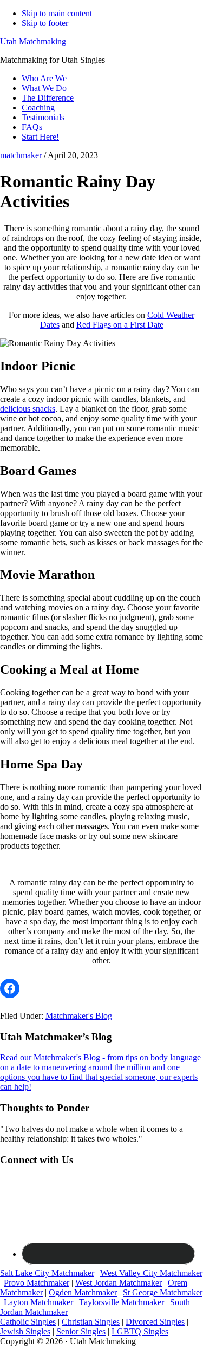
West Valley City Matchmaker (151, 1273)
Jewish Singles (25, 1331)
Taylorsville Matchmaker (121, 1302)
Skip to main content (57, 13)
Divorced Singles (155, 1321)
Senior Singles (81, 1331)
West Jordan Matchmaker (118, 1282)
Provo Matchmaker (36, 1282)
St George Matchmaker (162, 1292)
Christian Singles (91, 1321)
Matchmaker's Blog (78, 1015)
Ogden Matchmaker (83, 1292)
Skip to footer (45, 23)
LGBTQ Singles (140, 1331)
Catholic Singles (28, 1321)
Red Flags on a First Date (119, 324)
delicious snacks (27, 408)
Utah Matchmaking (33, 41)
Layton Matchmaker (38, 1302)
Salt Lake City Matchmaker (47, 1273)
